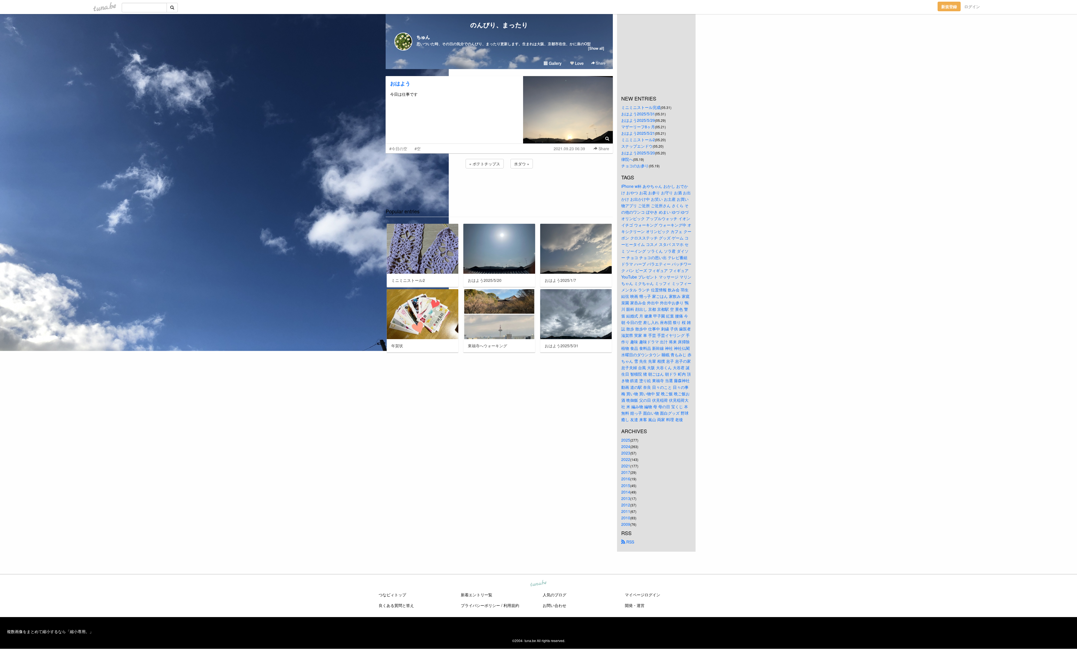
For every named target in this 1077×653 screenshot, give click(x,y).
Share (600, 63)
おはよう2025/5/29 (638, 120)
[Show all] (596, 48)
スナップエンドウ (637, 146)
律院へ (627, 159)
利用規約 (511, 605)
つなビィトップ (392, 594)
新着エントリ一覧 (476, 594)
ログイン (972, 6)
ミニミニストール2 (638, 139)
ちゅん (423, 37)
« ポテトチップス (484, 163)
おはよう (400, 83)
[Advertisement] (499, 184)
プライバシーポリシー (480, 605)
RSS (629, 542)
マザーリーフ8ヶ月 (638, 126)
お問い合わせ (554, 605)
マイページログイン (642, 594)
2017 (625, 472)
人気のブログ (554, 594)
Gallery (554, 63)
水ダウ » (521, 163)
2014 (625, 492)
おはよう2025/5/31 (638, 114)
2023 (625, 453)
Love (579, 63)
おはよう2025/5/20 (638, 153)
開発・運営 (635, 605)
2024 (625, 446)
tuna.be (538, 584)
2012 (625, 505)
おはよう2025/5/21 (638, 133)
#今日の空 (398, 148)
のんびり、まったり (499, 24)
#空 (418, 148)
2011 (625, 511)
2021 (625, 466)
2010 (625, 517)
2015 (625, 485)
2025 (625, 440)
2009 (625, 524)
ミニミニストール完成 (641, 107)
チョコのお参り (635, 165)
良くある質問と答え (396, 605)
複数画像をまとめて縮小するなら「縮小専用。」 (50, 631)
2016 (625, 478)
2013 (625, 498)
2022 (625, 459)
